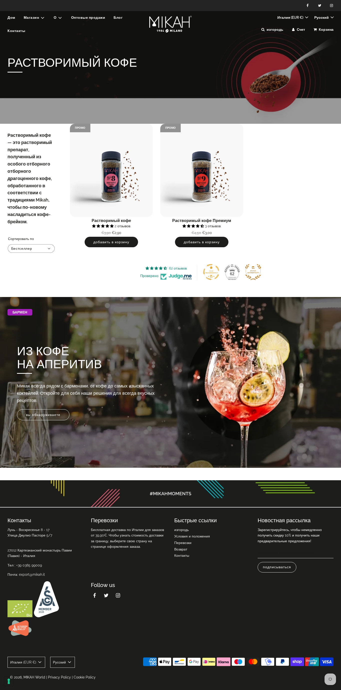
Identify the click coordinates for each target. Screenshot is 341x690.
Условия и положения (192, 536)
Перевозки (182, 543)
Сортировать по (21, 238)
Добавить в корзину (111, 242)
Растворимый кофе (111, 220)
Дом (11, 18)
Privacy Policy (59, 677)
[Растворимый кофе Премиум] (201, 170)
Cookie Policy (85, 677)
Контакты (16, 31)
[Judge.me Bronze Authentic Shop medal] (253, 272)
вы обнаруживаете (43, 414)
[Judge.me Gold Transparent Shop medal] (211, 272)
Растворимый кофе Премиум (201, 220)
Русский (322, 18)
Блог (118, 18)
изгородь (181, 530)
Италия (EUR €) (290, 18)
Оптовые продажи (88, 18)
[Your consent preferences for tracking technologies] (8, 681)
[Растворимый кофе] (111, 170)
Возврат (180, 549)
